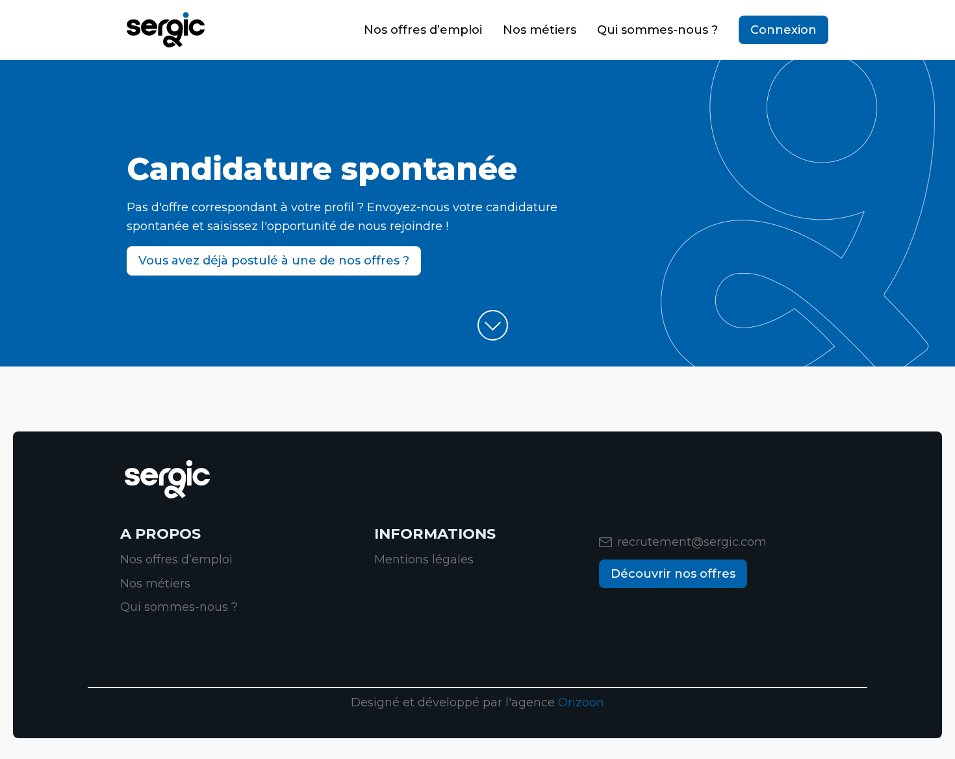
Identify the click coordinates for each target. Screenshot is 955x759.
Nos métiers (539, 30)
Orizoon (581, 702)
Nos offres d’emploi (423, 30)
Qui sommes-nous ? (657, 30)
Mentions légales (424, 559)
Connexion (783, 30)
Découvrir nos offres (673, 574)
